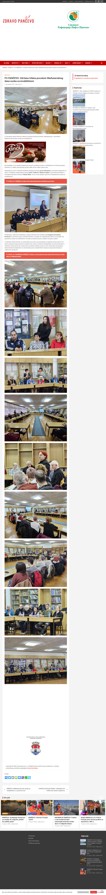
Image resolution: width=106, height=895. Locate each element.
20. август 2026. (91, 865)
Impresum (64, 1)
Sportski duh (37, 63)
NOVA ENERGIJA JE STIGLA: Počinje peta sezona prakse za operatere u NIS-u (39, 820)
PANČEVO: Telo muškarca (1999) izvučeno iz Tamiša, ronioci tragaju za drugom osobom (87, 92)
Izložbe (89, 813)
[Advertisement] (53, 46)
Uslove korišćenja (32, 768)
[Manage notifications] (102, 891)
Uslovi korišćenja (79, 1)
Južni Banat (76, 63)
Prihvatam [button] (93, 892)
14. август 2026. (32, 824)
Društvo (15, 63)
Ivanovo (83, 813)
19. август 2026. (6, 826)
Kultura (25, 63)
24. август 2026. (91, 846)
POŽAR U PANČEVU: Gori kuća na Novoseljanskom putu (83, 127)
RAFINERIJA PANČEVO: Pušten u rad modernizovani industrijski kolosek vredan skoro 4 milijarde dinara (13, 821)
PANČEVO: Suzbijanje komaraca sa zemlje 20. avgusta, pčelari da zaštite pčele (87, 144)
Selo (66, 63)
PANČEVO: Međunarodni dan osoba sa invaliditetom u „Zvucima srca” (18, 789)
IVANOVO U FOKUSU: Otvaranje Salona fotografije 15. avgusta (92, 819)
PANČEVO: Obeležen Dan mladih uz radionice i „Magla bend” (65, 820)
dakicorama (18, 84)
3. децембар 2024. (9, 84)
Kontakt (71, 1)
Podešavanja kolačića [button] (83, 892)
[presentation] (100, 798)
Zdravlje (57, 63)
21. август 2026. (91, 855)
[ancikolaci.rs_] (25, 142)
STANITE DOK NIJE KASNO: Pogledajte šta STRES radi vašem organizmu (52, 789)
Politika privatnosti (89, 1)
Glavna (6, 63)
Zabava (87, 63)
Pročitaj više (100, 892)
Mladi (48, 63)
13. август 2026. (59, 824)
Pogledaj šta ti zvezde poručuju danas (86, 78)
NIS (9, 813)
